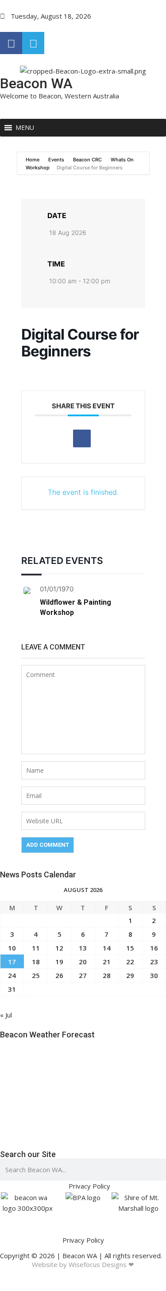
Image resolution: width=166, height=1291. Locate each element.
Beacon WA (36, 83)
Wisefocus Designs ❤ (101, 1264)
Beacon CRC (87, 159)
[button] (24, 128)
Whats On (122, 159)
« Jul (6, 1014)
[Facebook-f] (11, 43)
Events (56, 159)
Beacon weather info (46, 1135)
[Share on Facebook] (82, 438)
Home (33, 159)
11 (36, 947)
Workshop (38, 167)
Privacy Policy (83, 1240)
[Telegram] (33, 43)
